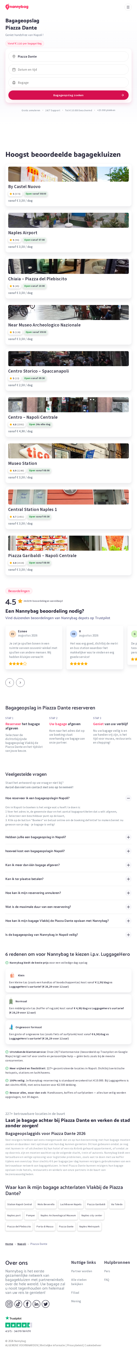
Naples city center (92, 1215)
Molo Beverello (46, 1204)
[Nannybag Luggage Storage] (20, 7)
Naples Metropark (89, 1226)
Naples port (14, 1215)
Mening (76, 1301)
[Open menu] (128, 7)
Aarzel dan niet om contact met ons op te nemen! (39, 787)
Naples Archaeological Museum (58, 1215)
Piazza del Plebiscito (19, 1226)
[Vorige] (9, 682)
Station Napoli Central (19, 1204)
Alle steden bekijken (79, 1282)
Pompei (30, 1215)
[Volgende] (20, 682)
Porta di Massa (45, 1226)
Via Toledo (117, 1204)
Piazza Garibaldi (96, 1204)
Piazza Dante (66, 1226)
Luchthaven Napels (71, 1204)
